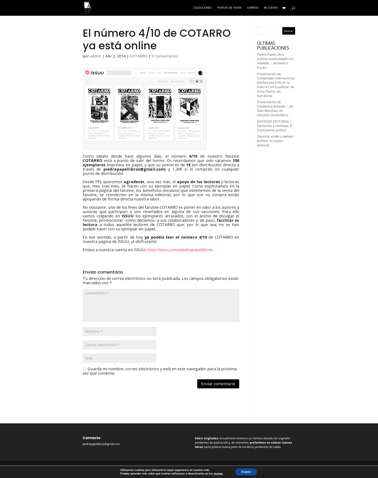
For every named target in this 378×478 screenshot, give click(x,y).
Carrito (252, 7)
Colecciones (202, 7)
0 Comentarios (165, 56)
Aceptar (246, 472)
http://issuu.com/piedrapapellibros (180, 249)
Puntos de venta (229, 7)
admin (95, 56)
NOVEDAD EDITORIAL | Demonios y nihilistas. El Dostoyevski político (274, 125)
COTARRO (138, 56)
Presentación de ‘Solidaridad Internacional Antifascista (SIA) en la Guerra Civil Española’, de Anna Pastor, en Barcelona (275, 85)
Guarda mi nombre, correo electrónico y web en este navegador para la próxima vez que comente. (160, 371)
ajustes (218, 473)
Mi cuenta (271, 7)
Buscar (288, 31)
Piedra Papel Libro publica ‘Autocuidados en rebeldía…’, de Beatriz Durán (275, 61)
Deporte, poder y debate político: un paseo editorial (275, 140)
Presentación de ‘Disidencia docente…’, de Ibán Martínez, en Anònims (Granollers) (275, 108)
